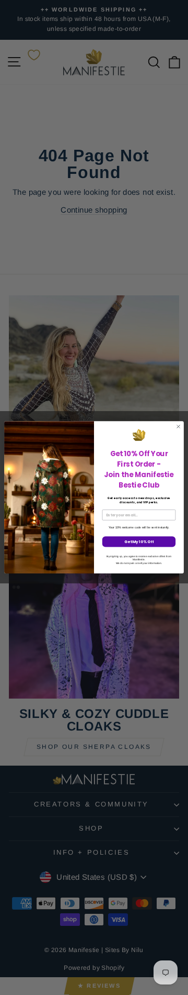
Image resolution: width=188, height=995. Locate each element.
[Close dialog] (178, 426)
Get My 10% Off (139, 542)
